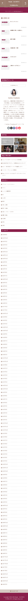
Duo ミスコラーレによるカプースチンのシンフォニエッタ (14, 174)
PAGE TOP (14, 591)
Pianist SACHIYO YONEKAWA (14, 3)
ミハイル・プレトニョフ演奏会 (9, 170)
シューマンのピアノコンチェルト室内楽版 (11, 159)
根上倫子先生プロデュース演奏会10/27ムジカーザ (13, 163)
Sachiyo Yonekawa (14, 98)
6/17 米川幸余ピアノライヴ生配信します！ (12, 166)
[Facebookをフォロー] (14, 128)
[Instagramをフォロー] (16, 128)
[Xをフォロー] (11, 128)
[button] (25, 338)
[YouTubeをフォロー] (19, 128)
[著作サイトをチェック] (8, 128)
